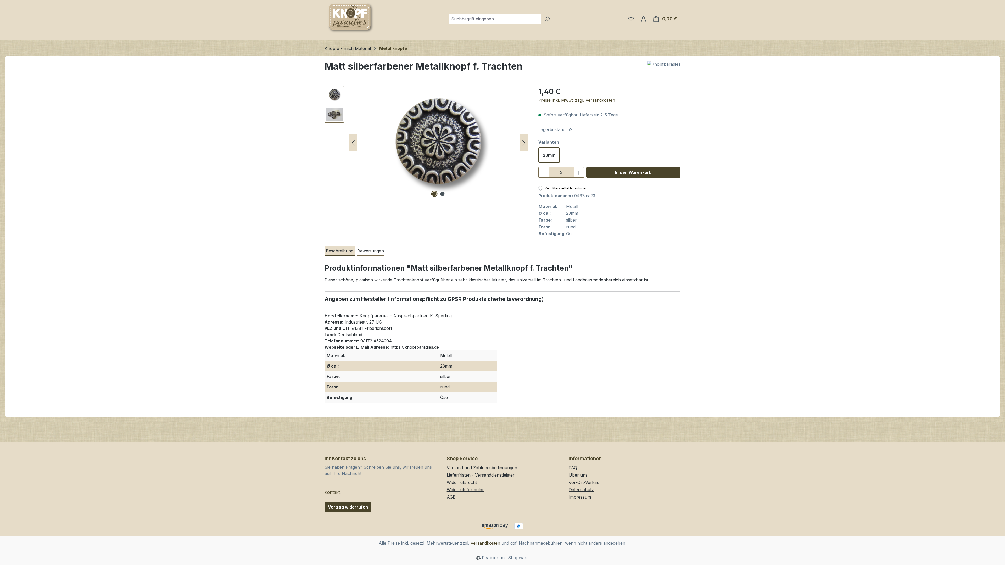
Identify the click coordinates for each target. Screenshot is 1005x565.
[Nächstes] (524, 142)
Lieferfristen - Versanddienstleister (481, 475)
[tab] (340, 251)
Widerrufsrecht (462, 482)
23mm (549, 155)
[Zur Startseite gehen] (351, 17)
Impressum (580, 497)
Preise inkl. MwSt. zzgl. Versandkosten (576, 100)
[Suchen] (547, 19)
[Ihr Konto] (643, 19)
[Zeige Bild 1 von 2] (434, 194)
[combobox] (495, 19)
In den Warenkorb (633, 172)
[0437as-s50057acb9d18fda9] (438, 142)
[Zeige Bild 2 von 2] (442, 194)
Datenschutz (581, 489)
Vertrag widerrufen (348, 507)
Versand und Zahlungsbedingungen (482, 467)
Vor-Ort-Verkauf (585, 482)
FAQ (573, 467)
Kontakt (332, 492)
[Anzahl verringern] (543, 172)
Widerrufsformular (465, 489)
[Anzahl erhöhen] (578, 172)
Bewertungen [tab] (370, 250)
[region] (426, 142)
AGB (451, 497)
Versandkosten (485, 543)
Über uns (578, 475)
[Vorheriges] (353, 142)
